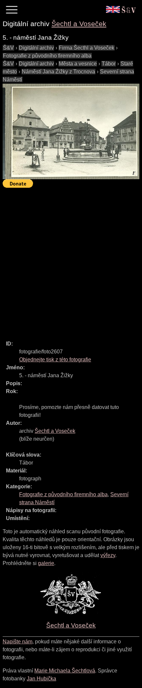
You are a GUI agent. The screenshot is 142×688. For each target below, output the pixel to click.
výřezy (107, 555)
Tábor (109, 63)
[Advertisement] (71, 261)
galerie (46, 563)
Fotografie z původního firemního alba (47, 56)
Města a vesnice (78, 63)
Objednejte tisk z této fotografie (55, 359)
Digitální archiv (36, 48)
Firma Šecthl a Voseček (86, 48)
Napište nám (17, 641)
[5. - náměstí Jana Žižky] (71, 131)
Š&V (8, 48)
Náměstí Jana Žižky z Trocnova (58, 71)
